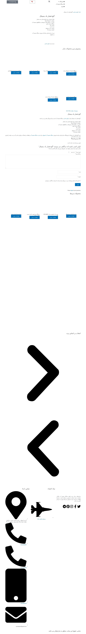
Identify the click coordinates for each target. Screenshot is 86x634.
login (72, 190)
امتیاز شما (78, 152)
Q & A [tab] (67, 110)
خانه (80, 12)
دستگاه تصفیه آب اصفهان (48, 135)
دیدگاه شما (78, 154)
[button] (49, 1)
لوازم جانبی (75, 12)
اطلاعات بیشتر (71, 74)
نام (80, 172)
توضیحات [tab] (76, 110)
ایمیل (79, 176)
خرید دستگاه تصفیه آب (35, 135)
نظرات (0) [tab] (71, 110)
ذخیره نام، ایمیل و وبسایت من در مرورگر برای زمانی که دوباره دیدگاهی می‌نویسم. (62, 180)
